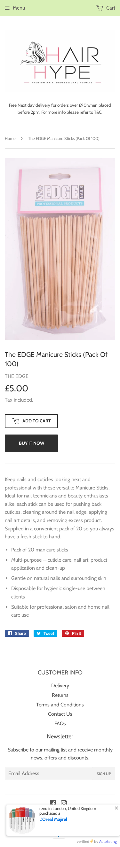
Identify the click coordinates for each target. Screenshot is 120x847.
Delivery (60, 685)
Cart (110, 8)
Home (10, 138)
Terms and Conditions (60, 705)
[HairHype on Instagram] (64, 804)
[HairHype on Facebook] (53, 804)
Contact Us (60, 714)
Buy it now (31, 443)
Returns (60, 695)
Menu (19, 8)
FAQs (60, 723)
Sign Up (104, 773)
